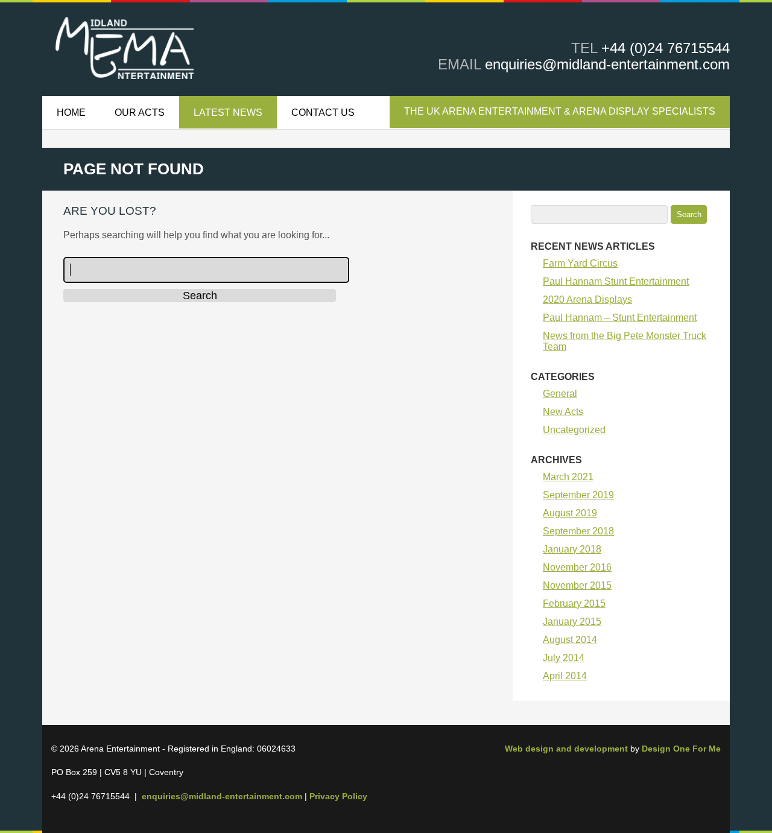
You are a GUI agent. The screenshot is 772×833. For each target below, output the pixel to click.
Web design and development (566, 748)
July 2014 (563, 658)
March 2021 (568, 477)
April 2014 (565, 676)
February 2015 (574, 603)
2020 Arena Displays (587, 299)
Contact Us (323, 112)
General (560, 393)
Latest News (228, 112)
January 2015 (572, 621)
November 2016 (577, 567)
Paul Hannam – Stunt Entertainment (620, 317)
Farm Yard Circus (580, 263)
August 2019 (570, 513)
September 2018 (578, 531)
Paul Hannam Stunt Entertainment (616, 281)
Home (71, 112)
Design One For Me (681, 748)
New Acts (563, 412)
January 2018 (572, 549)
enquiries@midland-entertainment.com (607, 64)
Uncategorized (574, 430)
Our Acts (140, 112)
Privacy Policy (338, 796)
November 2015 (577, 585)
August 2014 (570, 640)
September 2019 (578, 495)
